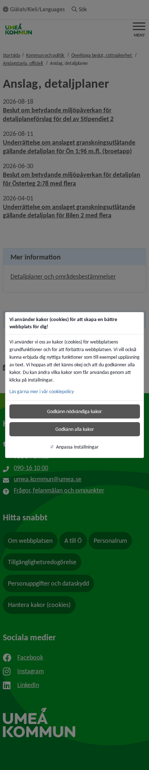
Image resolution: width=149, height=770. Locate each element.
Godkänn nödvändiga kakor (74, 411)
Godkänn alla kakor (74, 429)
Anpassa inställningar (77, 447)
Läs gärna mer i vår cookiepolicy (41, 391)
